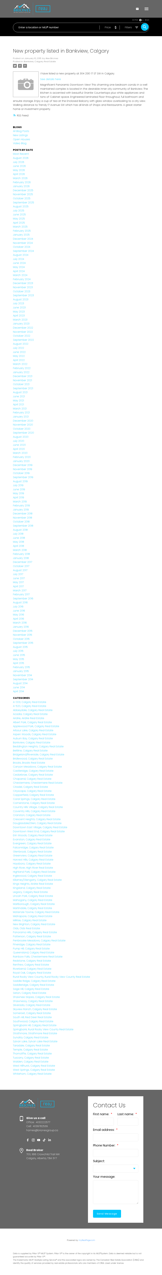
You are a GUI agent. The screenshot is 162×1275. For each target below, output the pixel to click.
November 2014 (22, 675)
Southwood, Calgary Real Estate (33, 1021)
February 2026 (22, 182)
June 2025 (19, 214)
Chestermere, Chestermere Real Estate (37, 783)
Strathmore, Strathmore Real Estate (35, 1033)
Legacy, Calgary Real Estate (30, 892)
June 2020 (19, 445)
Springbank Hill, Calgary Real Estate (34, 1025)
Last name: (126, 1114)
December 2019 (22, 465)
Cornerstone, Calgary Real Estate (34, 803)
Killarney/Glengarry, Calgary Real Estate (37, 880)
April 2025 (19, 223)
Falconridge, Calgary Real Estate (33, 847)
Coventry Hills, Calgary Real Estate (34, 811)
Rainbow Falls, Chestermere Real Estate (37, 956)
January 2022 (21, 372)
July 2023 (18, 303)
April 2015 (18, 663)
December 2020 (23, 421)
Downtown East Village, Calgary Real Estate (40, 827)
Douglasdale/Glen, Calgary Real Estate (37, 823)
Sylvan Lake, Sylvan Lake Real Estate (35, 1041)
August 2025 (20, 206)
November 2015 (22, 635)
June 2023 (19, 307)
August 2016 (20, 602)
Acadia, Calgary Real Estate (30, 714)
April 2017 (18, 586)
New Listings (20, 135)
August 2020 (20, 437)
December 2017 (22, 562)
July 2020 (18, 441)
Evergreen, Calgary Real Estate (32, 843)
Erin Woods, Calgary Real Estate (33, 835)
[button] (27, 1140)
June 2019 (19, 489)
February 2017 (21, 594)
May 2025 (19, 218)
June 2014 (19, 687)
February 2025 (22, 231)
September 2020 (23, 433)
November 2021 (22, 380)
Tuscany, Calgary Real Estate (31, 1057)
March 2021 (20, 408)
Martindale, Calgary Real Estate (32, 908)
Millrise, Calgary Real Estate (30, 920)
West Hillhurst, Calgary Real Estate (34, 1066)
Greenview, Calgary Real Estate (32, 855)
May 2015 (18, 659)
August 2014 (20, 683)
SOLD (147, 20)
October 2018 (21, 521)
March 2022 (20, 364)
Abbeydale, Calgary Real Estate (33, 710)
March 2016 (20, 622)
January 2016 (21, 627)
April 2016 (18, 619)
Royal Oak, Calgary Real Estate (32, 973)
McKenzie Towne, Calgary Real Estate (36, 912)
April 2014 (18, 691)
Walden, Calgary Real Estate (30, 1061)
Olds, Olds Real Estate (26, 928)
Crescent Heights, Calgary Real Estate (37, 819)
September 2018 (23, 526)
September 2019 (23, 477)
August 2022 (20, 344)
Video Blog (19, 143)
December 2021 (22, 376)
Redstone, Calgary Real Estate (32, 961)
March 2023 (20, 319)
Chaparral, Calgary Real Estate (32, 779)
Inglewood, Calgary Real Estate (32, 876)
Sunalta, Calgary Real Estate (30, 1037)
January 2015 (21, 671)
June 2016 (19, 610)
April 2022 (19, 360)
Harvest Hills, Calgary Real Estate (33, 859)
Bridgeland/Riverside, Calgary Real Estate (38, 754)
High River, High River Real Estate (33, 868)
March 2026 (20, 178)
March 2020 (20, 453)
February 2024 (22, 279)
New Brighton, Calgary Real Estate (34, 924)
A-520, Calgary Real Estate (29, 706)
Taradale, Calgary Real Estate (31, 1045)
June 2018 (19, 538)
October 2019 (21, 473)
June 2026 (19, 166)
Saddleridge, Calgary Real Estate (33, 985)
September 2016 (23, 598)
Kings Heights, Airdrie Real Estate (33, 884)
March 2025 (20, 226)
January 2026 (21, 186)
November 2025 (23, 194)
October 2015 (21, 639)
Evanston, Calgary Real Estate (31, 839)
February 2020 (22, 457)
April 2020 (19, 449)
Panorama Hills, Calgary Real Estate (35, 932)
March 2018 (20, 550)
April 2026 (19, 174)
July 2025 (18, 210)
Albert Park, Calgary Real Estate (32, 722)
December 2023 (23, 283)
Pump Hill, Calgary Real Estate (31, 948)
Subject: (99, 1161)
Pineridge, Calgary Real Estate (31, 944)
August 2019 (20, 481)
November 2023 (23, 287)
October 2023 (21, 291)
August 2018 (20, 530)
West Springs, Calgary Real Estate (34, 1070)
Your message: (104, 1177)
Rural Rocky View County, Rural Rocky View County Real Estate (51, 977)
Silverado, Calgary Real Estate (31, 1005)
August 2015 (20, 647)
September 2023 (23, 295)
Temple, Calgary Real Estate (30, 1049)
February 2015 (21, 667)
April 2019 (18, 497)
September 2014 (23, 679)
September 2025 (23, 202)
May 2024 (19, 267)
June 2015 (19, 655)
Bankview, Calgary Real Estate (40, 61)
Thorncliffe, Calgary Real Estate (32, 1053)
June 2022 (19, 352)
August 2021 (20, 392)
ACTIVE (135, 20)
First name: (101, 1114)
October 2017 (21, 566)
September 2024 (23, 251)
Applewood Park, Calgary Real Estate (36, 726)
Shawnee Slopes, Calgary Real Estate (36, 997)
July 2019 (18, 485)
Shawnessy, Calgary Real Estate (33, 1001)
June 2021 (19, 396)
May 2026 (19, 170)
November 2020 (23, 424)
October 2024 (21, 247)
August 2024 (20, 255)
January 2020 (21, 461)
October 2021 (21, 384)
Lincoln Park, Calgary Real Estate (33, 896)
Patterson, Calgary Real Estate (32, 936)
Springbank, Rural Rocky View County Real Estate (43, 1029)
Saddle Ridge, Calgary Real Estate (34, 981)
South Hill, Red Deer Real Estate (32, 1017)
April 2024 (19, 271)
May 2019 (18, 493)
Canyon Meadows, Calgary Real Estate (37, 766)
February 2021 (21, 412)
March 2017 (19, 590)
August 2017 (20, 570)
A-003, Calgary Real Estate (29, 702)
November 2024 (23, 243)
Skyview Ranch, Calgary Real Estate (35, 1009)
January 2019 (21, 509)
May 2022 (19, 356)
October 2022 (21, 336)
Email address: (104, 1130)
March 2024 (20, 275)
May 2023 (19, 311)
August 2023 (20, 299)
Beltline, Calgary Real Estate (30, 750)
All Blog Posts (21, 131)
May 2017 (18, 582)
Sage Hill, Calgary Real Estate (31, 989)
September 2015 (23, 643)
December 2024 (23, 239)
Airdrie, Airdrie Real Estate (28, 718)
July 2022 (18, 348)
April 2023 (19, 315)
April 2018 (18, 546)
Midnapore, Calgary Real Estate (32, 916)
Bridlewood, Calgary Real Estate (33, 758)
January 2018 (21, 558)
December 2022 (23, 328)
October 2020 (21, 429)
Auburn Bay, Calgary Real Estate (33, 738)
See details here (50, 79)
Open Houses (21, 139)
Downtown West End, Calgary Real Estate (39, 831)
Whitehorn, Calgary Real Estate (32, 1074)
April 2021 (18, 404)
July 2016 (18, 606)
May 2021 (18, 400)
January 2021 (21, 416)
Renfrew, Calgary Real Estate (31, 964)
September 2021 (23, 388)
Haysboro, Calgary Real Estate (32, 863)
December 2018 (22, 513)
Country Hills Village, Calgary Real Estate (38, 807)
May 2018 (18, 542)
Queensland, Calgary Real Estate (33, 952)
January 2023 (21, 323)
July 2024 (18, 259)
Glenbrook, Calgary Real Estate (32, 851)
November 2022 (23, 332)
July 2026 (18, 162)
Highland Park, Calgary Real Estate (34, 872)
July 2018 (18, 534)
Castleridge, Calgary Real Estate (33, 771)
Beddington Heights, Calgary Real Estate (38, 746)
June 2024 (19, 263)
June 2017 (19, 578)
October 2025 (21, 198)
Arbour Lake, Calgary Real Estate (33, 730)
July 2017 (18, 574)
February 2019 (21, 505)
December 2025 (23, 190)
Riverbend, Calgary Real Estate (32, 969)
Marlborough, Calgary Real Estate (34, 904)
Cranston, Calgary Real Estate (31, 815)
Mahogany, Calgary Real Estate (32, 900)
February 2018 (21, 554)
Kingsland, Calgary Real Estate (32, 888)
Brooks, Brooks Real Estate (29, 763)
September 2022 (23, 340)
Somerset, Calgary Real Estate (32, 1013)
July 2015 (18, 651)
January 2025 (21, 235)
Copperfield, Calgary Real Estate (33, 795)
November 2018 (22, 517)
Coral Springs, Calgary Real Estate (34, 799)
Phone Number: (104, 1145)
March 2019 (20, 501)
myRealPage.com (87, 1240)
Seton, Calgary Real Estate (29, 993)
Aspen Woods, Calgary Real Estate (34, 734)
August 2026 (20, 158)
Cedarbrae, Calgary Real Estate (33, 775)
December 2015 (22, 631)
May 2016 (18, 614)
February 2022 (22, 368)
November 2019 (22, 469)
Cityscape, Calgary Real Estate (32, 791)
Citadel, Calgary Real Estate (30, 787)
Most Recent (21, 154)
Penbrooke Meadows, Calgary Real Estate (39, 940)
